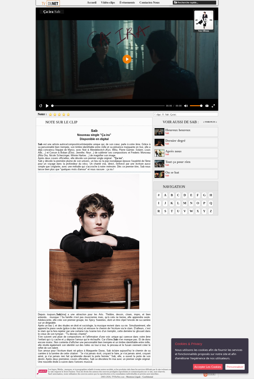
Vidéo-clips (108, 2)
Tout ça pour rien (177, 162)
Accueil (91, 2)
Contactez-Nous (149, 2)
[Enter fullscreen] (213, 106)
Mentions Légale (133, 377)
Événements (127, 2)
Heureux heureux (177, 130)
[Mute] (186, 106)
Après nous (173, 151)
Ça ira (173, 114)
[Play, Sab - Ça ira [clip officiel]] (47, 106)
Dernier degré (175, 140)
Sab (167, 114)
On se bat (172, 172)
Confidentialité (148, 377)
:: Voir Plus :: (210, 122)
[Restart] (41, 106)
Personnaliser (235, 366)
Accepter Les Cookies (207, 366)
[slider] (108, 105)
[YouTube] (207, 106)
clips (159, 114)
